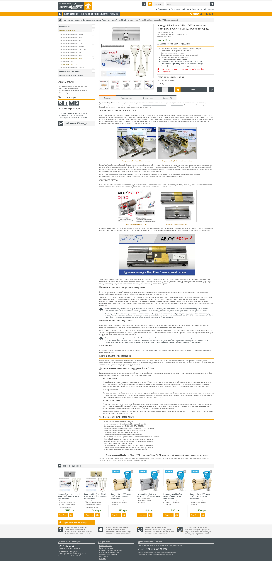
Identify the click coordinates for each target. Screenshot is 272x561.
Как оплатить (197, 9)
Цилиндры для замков (76, 30)
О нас (186, 9)
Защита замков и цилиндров (76, 71)
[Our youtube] (60, 103)
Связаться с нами (105, 546)
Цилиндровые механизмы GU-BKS (72, 46)
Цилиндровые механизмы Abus (71, 37)
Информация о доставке (108, 554)
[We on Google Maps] (76, 103)
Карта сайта (103, 556)
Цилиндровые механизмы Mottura (77, 67)
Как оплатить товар (106, 548)
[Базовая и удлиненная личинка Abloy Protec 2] (177, 206)
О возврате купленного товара (110, 550)
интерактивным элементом (126, 174)
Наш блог (102, 559)
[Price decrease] (159, 89)
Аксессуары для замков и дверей (71, 75)
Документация (148, 98)
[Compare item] (211, 89)
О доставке (209, 9)
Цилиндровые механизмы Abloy (77, 58)
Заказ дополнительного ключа (166, 80)
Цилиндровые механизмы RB (70, 52)
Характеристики (127, 98)
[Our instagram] (71, 103)
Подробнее (63, 515)
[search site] (212, 4)
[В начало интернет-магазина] (60, 20)
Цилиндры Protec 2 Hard (69, 64)
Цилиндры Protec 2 (68, 61)
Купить (193, 90)
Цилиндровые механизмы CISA (77, 40)
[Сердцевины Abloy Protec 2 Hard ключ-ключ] (136, 143)
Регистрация (163, 9)
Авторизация (176, 9)
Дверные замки (76, 26)
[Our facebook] (65, 103)
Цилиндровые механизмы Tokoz (77, 55)
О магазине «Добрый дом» (109, 552)
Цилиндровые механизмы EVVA (77, 43)
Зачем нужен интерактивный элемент (73, 117)
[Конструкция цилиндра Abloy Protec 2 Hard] (136, 206)
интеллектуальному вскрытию (154, 105)
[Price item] (171, 89)
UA (144, 4)
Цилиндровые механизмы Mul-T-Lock (77, 49)
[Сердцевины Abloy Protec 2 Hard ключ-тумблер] (177, 143)
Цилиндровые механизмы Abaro (77, 34)
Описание (107, 98)
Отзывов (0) (167, 98)
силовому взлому (177, 105)
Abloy (171, 32)
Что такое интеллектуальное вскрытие (73, 113)
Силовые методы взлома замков (71, 115)
